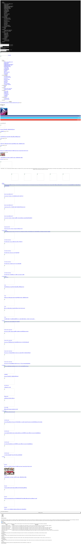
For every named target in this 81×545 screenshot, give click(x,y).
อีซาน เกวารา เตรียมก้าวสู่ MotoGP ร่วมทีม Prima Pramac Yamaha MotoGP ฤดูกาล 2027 (14, 150)
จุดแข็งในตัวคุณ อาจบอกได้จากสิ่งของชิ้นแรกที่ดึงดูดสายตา (10, 136)
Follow (79, 117)
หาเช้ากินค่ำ (6, 80)
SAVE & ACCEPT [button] (3, 543)
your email (10, 49)
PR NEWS (1, 152)
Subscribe (78, 119)
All (4, 231)
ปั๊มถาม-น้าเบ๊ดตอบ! (7, 25)
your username (11, 44)
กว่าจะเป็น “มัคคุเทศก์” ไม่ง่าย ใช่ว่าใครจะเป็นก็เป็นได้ (13, 454)
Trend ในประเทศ (6, 39)
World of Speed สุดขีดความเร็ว (8, 3)
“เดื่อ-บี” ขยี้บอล (6, 9)
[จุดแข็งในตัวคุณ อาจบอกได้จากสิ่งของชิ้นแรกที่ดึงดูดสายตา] (9, 284)
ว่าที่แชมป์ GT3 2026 (7, 387)
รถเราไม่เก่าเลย (6, 94)
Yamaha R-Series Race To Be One (8, 6)
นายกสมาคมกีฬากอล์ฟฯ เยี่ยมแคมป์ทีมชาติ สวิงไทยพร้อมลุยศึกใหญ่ (15, 487)
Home (3, 60)
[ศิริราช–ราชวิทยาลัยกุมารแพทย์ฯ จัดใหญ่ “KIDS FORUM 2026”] (9, 305)
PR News (3, 41)
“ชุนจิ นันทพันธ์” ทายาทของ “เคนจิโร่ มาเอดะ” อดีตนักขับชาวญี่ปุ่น (11, 157)
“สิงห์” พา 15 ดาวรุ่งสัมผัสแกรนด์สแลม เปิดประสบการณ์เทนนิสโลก (15, 509)
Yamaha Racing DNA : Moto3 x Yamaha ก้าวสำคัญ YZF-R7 (13, 228)
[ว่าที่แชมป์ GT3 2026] (9, 384)
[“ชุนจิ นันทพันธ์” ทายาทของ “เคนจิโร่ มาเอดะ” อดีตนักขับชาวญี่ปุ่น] (2, 155)
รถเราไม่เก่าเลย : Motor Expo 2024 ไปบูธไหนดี (11, 252)
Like (79, 115)
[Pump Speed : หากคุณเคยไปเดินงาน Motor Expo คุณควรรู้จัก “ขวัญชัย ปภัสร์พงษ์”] (9, 350)
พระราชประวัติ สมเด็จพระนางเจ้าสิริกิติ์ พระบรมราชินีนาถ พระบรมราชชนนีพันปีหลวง (18, 443)
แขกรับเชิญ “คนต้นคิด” (7, 26)
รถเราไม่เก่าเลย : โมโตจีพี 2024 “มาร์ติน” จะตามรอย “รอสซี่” (14, 274)
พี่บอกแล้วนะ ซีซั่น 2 (7, 79)
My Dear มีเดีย (6, 32)
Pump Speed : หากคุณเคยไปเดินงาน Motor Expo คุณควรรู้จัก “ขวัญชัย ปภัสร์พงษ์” (17, 352)
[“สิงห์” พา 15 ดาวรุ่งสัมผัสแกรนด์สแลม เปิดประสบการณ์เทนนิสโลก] (9, 506)
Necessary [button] (2, 521)
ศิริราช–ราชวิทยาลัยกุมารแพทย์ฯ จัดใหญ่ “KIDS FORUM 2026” (14, 308)
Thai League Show (6, 11)
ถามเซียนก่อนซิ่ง (6, 10)
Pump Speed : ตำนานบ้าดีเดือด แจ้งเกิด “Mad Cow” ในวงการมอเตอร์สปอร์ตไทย (17, 363)
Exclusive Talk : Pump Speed (8, 88)
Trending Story (4, 38)
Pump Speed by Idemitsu (7, 8)
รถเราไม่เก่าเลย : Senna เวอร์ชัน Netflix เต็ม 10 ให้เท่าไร (13, 241)
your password (11, 45)
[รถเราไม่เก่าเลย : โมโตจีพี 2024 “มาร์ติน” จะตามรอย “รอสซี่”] (9, 271)
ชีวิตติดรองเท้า (6, 93)
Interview (3, 29)
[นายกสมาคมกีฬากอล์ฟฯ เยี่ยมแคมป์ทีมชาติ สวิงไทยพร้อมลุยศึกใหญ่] (9, 485)
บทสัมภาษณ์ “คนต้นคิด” (7, 89)
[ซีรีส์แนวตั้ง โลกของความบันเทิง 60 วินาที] (9, 406)
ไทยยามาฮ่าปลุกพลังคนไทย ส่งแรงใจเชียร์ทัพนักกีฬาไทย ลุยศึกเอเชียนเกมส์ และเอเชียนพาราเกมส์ (20, 498)
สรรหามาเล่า (6, 78)
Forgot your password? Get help (4, 47)
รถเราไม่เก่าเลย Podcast (7, 77)
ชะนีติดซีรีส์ (6, 95)
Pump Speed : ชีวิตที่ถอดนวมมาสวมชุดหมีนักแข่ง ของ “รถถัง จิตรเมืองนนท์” (16, 342)
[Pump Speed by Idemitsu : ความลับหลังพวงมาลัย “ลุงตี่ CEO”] (9, 193)
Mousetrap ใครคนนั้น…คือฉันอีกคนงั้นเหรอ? (7, 129)
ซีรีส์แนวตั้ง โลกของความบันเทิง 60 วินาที (11, 409)
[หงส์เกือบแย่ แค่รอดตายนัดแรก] (9, 395)
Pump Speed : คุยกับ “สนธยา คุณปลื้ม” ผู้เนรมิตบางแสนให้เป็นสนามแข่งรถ (16, 331)
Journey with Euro (6, 4)
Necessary (3, 522)
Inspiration (3, 90)
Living (5, 28)
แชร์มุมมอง (5, 96)
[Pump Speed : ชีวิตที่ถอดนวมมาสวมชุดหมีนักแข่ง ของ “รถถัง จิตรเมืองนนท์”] (9, 339)
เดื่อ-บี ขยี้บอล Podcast (7, 76)
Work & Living (4, 85)
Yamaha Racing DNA (7, 7)
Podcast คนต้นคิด (5, 75)
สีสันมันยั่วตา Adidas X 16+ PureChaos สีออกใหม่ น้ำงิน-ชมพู (10, 102)
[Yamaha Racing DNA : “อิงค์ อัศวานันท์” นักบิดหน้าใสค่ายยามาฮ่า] (9, 204)
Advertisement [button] (3, 538)
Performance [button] (3, 533)
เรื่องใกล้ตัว (5, 24)
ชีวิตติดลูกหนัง (6, 33)
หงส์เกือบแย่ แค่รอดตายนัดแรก (9, 398)
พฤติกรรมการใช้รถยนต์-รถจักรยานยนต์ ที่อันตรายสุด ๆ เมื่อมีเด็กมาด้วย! (12, 143)
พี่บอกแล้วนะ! (6, 23)
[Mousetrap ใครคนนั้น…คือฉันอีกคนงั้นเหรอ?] (2, 127)
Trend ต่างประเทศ (6, 40)
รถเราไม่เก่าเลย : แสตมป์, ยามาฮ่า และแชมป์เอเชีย (12, 263)
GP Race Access (6, 5)
